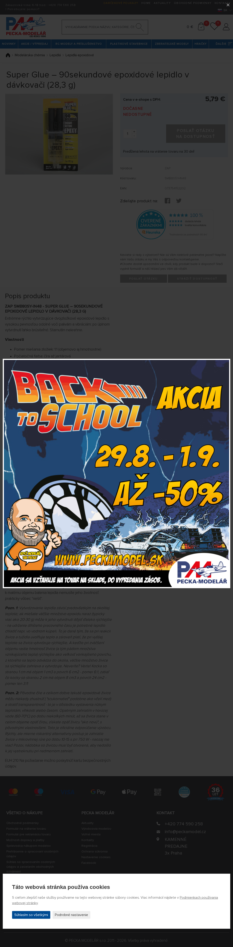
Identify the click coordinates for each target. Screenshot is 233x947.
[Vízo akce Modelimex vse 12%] (116, 473)
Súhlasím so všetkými (31, 915)
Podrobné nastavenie (71, 915)
